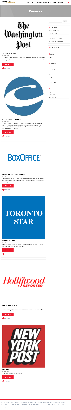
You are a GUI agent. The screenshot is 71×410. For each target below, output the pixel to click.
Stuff (50, 80)
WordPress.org (52, 99)
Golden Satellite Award (54, 30)
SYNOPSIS (39, 2)
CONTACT (61, 2)
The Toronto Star (8, 241)
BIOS (49, 2)
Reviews (51, 72)
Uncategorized (52, 82)
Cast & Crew (52, 69)
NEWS (32, 2)
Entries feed (52, 94)
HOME (27, 2)
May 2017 (51, 57)
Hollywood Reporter (9, 305)
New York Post (7, 369)
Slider (50, 77)
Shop (50, 74)
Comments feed (52, 97)
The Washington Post (9, 53)
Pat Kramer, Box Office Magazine (13, 175)
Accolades (51, 66)
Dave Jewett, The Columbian (11, 119)
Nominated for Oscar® (54, 33)
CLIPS (45, 2)
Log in (50, 92)
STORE (55, 2)
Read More (8, 64)
